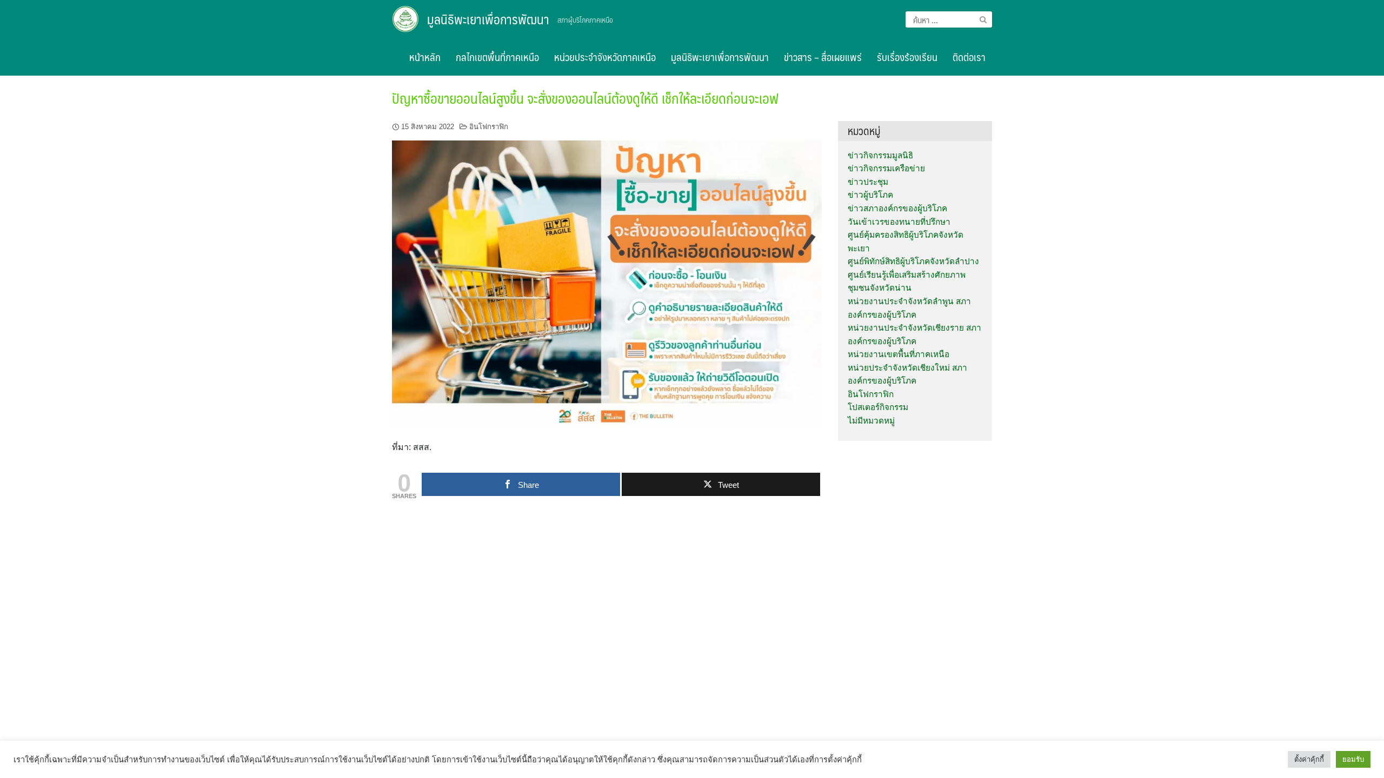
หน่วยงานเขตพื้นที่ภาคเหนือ (898, 354)
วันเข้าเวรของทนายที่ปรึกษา (899, 221)
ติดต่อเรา (969, 56)
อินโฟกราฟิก (488, 127)
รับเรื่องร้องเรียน (907, 56)
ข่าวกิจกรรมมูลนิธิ (880, 155)
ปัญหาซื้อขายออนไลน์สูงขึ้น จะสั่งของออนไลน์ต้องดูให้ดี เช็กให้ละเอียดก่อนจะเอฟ (585, 98)
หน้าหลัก (425, 56)
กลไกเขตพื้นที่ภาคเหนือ (497, 56)
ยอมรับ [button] (1353, 759)
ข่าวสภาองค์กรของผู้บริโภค (897, 208)
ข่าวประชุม (868, 181)
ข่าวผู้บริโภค (870, 194)
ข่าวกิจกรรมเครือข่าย (886, 168)
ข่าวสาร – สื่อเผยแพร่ (823, 56)
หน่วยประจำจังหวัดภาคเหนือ (605, 56)
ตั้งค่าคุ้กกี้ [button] (1309, 759)
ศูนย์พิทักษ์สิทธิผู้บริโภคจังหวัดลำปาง (913, 261)
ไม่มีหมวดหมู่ (871, 420)
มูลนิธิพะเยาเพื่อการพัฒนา (488, 19)
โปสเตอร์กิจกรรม (878, 407)
